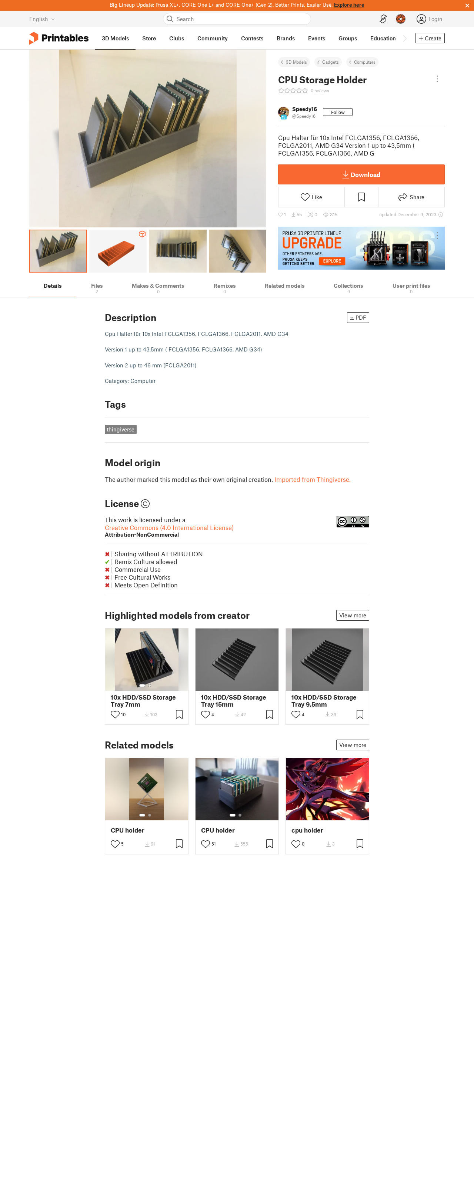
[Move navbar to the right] (404, 38)
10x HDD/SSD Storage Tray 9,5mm (324, 701)
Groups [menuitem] (347, 38)
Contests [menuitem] (252, 38)
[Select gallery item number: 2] (149, 685)
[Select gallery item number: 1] (142, 685)
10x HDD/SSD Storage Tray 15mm (233, 701)
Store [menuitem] (149, 38)
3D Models (296, 61)
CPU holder (127, 830)
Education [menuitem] (383, 38)
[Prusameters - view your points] (400, 19)
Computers (364, 61)
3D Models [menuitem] (115, 38)
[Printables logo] (59, 38)
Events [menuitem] (316, 38)
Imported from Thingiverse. (312, 479)
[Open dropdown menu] (437, 78)
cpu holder (307, 830)
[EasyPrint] (383, 19)
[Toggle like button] (115, 714)
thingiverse (120, 429)
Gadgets (330, 61)
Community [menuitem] (212, 38)
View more (352, 615)
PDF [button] (361, 317)
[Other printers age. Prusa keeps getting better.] (361, 248)
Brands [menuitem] (286, 38)
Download (365, 174)
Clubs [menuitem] (176, 38)
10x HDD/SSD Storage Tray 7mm (143, 701)
